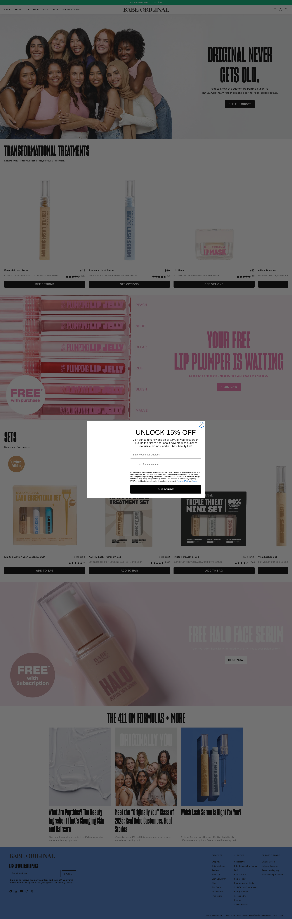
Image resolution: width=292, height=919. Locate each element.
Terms (195, 481)
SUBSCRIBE (166, 489)
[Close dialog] (201, 424)
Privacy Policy (183, 481)
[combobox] (135, 464)
